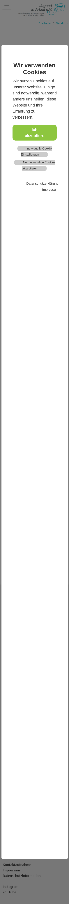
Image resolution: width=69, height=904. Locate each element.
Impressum (50, 189)
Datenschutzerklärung (42, 183)
